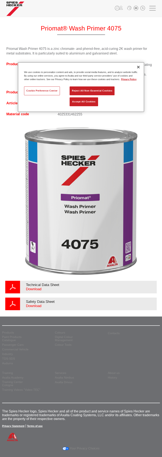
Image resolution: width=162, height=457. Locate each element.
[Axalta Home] (15, 12)
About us (114, 373)
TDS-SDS (8, 358)
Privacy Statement (13, 426)
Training (7, 373)
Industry (7, 354)
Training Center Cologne (12, 383)
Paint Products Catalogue (12, 338)
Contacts (114, 333)
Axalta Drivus (63, 382)
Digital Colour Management (64, 338)
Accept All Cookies (83, 101)
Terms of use (35, 426)
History (112, 377)
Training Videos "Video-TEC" (21, 389)
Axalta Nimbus (64, 377)
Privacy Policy (128, 79)
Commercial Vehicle (15, 349)
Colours (60, 332)
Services (60, 373)
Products (8, 332)
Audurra (7, 363)
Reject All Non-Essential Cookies (92, 90)
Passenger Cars (13, 344)
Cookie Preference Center (42, 90)
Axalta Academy (12, 377)
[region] (81, 87)
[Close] (138, 67)
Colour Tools (63, 344)
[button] (117, 8)
